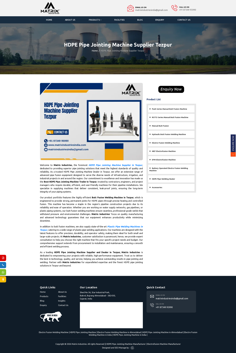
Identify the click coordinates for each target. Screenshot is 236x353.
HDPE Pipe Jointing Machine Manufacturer (126, 344)
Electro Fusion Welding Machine (166, 143)
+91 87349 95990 (164, 307)
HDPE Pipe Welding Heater (163, 179)
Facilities (119, 20)
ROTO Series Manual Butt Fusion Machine (170, 117)
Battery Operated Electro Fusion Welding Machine (168, 169)
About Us (70, 20)
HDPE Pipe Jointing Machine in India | (130, 335)
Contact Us (183, 20)
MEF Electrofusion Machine (164, 151)
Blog (140, 20)
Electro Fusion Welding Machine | (54, 332)
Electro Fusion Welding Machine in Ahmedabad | (119, 332)
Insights (61, 301)
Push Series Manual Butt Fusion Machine (169, 109)
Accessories (157, 187)
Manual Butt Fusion (160, 126)
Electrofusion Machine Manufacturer (164, 344)
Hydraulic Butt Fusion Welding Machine (169, 134)
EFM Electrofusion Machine (164, 160)
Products (94, 20)
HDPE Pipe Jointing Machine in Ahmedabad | (163, 332)
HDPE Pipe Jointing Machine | (83, 332)
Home (49, 20)
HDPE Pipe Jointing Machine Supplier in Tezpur (115, 165)
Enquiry (159, 20)
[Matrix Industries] (58, 8)
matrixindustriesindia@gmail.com (172, 298)
